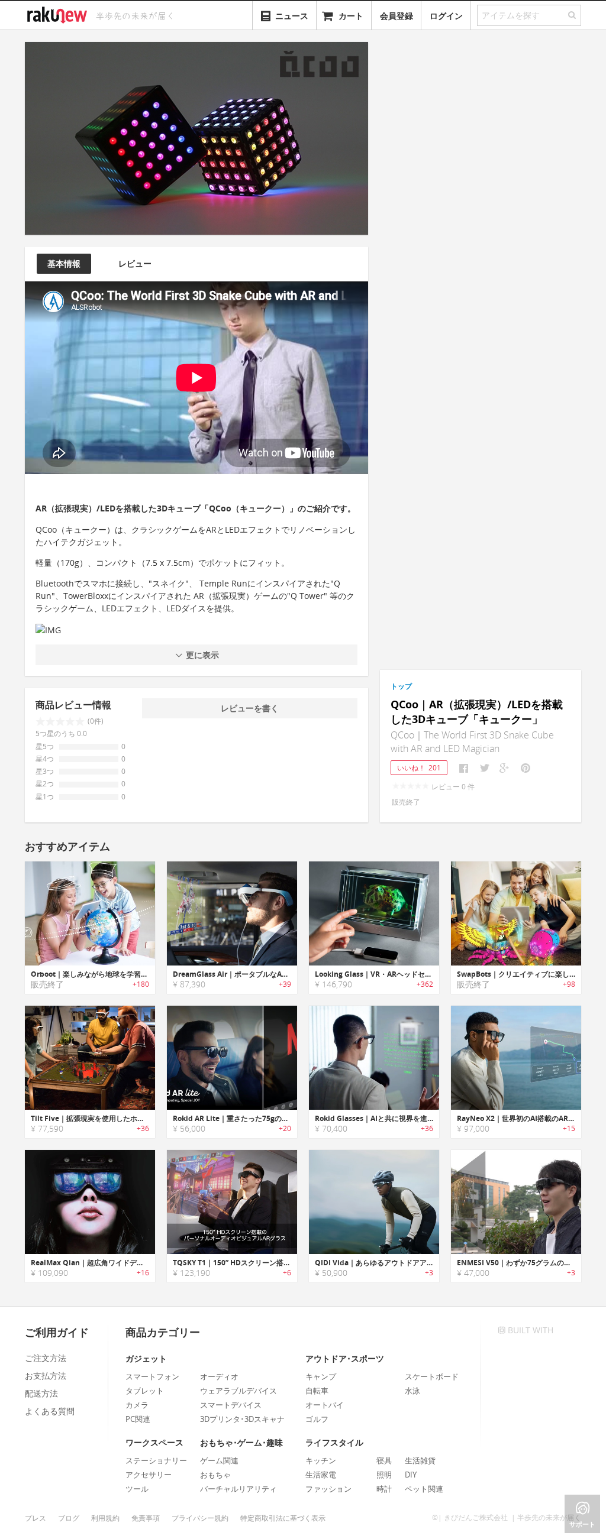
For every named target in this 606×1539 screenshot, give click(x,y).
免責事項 (145, 1518)
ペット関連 (424, 1488)
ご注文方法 (45, 1357)
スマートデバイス (231, 1404)
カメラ (137, 1404)
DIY (411, 1474)
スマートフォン (152, 1376)
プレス (35, 1518)
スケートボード (432, 1376)
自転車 (316, 1390)
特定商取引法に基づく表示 (282, 1518)
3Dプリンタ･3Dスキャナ (242, 1419)
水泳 (412, 1390)
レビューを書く (250, 708)
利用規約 (105, 1518)
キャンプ (320, 1376)
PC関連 (137, 1419)
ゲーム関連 (219, 1460)
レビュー (135, 263)
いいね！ (419, 768)
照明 (384, 1474)
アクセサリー (148, 1474)
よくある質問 (50, 1411)
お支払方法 (45, 1375)
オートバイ (324, 1404)
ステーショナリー (156, 1460)
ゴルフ (316, 1419)
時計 (384, 1488)
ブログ (68, 1518)
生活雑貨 (420, 1460)
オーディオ (219, 1376)
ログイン (446, 15)
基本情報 (63, 263)
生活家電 (320, 1474)
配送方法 (41, 1393)
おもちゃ (215, 1474)
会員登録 (396, 15)
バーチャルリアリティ (238, 1488)
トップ (401, 686)
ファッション (328, 1488)
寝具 (384, 1460)
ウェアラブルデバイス (238, 1390)
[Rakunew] (59, 13)
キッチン (320, 1460)
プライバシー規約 (200, 1518)
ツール (137, 1488)
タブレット (144, 1390)
